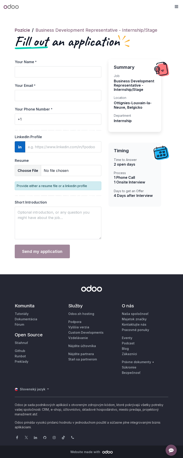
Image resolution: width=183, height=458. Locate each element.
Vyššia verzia (78, 327)
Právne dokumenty (136, 362)
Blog (125, 348)
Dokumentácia (26, 319)
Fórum (19, 324)
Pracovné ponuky (135, 330)
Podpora (74, 322)
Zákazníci (129, 354)
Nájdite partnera (81, 354)
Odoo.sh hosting (81, 314)
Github (20, 351)
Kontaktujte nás (134, 324)
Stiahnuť (21, 343)
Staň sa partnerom (82, 359)
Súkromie (129, 367)
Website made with (85, 452)
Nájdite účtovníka (82, 346)
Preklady (21, 361)
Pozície (22, 30)
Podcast (128, 343)
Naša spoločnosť (135, 314)
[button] (176, 6)
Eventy (127, 338)
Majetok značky (134, 319)
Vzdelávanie (78, 338)
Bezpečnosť (131, 373)
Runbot (20, 356)
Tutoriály (22, 314)
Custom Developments (86, 332)
